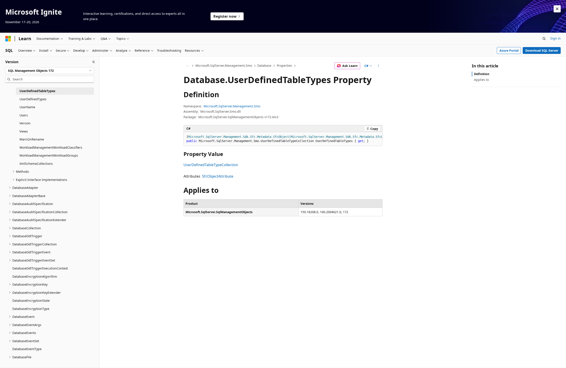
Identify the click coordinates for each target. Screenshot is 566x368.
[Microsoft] (8, 39)
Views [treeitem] (23, 131)
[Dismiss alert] (557, 8)
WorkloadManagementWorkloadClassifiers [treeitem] (50, 147)
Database (264, 65)
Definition (481, 74)
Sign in (555, 38)
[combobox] (49, 70)
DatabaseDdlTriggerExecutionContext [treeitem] (40, 268)
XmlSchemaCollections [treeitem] (36, 163)
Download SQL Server (541, 50)
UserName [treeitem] (27, 107)
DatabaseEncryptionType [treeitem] (30, 309)
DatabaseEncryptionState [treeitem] (31, 300)
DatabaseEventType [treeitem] (27, 349)
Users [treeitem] (23, 115)
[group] (283, 139)
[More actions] (378, 65)
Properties (284, 65)
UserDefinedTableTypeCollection (211, 164)
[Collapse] (94, 61)
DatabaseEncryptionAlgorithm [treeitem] (34, 276)
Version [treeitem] (25, 123)
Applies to (481, 80)
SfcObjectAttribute (217, 176)
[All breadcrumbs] (187, 65)
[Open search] (544, 39)
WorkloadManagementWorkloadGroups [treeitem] (48, 155)
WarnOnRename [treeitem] (31, 139)
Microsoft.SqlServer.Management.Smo (223, 65)
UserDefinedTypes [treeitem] (32, 99)
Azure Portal (508, 50)
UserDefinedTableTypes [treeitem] (37, 91)
